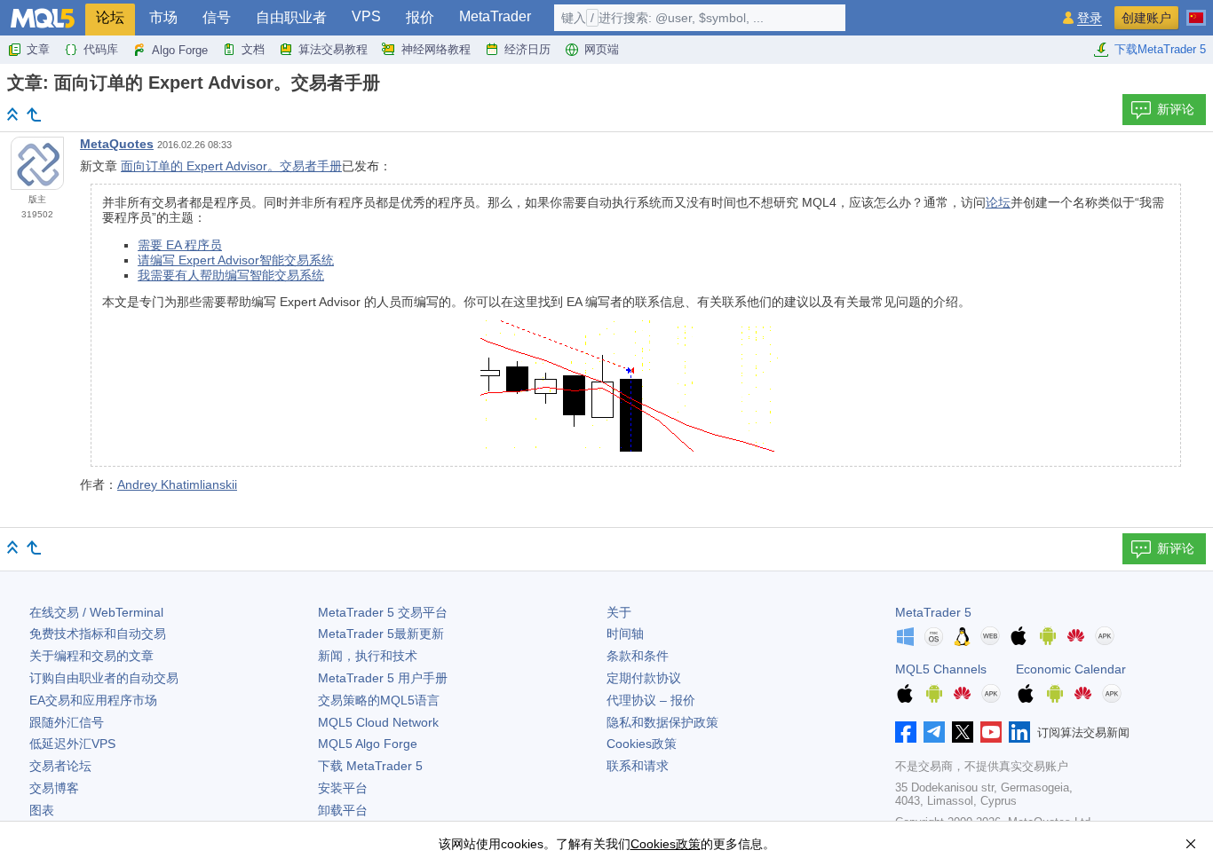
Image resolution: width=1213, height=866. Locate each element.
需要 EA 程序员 (180, 245)
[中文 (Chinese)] (1196, 11)
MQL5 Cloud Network (378, 722)
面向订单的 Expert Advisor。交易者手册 (231, 166)
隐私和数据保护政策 (662, 722)
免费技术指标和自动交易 (97, 633)
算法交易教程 (333, 49)
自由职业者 (291, 17)
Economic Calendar (1071, 669)
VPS (366, 16)
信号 (216, 17)
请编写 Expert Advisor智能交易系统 (236, 260)
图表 (41, 810)
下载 (370, 766)
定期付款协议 (643, 678)
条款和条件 (637, 656)
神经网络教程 (436, 49)
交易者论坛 (60, 766)
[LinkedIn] (1019, 732)
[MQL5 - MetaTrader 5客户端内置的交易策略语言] (43, 18)
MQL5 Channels (941, 669)
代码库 (100, 49)
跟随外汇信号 (66, 722)
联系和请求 (637, 766)
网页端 (601, 49)
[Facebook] (905, 732)
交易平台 (383, 612)
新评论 (1175, 109)
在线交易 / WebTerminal (96, 612)
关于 (618, 612)
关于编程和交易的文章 (91, 656)
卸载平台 (343, 810)
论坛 (110, 17)
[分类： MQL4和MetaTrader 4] (34, 114)
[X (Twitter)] (962, 732)
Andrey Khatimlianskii (177, 484)
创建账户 (1146, 18)
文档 (253, 49)
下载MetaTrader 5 (1160, 49)
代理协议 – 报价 (650, 700)
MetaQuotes (117, 144)
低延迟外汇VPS (72, 743)
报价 (420, 17)
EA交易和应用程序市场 (93, 700)
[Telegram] (934, 732)
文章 (38, 49)
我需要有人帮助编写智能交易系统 (231, 275)
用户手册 (383, 678)
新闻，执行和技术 (367, 656)
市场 (163, 17)
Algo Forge (180, 50)
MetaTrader (495, 16)
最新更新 (381, 633)
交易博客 (54, 788)
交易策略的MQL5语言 (379, 700)
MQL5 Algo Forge (367, 743)
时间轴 (625, 633)
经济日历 (527, 49)
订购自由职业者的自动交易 (103, 678)
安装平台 (343, 788)
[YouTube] (991, 732)
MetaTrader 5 (933, 612)
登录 (1089, 18)
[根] (12, 114)
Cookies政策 (641, 743)
